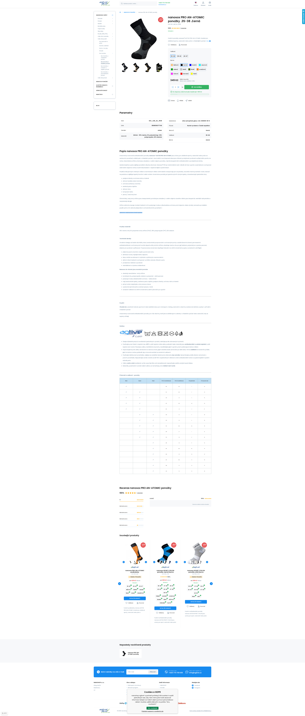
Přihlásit (153, 672)
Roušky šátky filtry (103, 34)
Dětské (100, 23)
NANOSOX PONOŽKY (129, 12)
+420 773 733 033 (164, 3)
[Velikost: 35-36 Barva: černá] (161, 562)
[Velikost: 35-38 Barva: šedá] (134, 562)
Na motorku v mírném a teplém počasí (105, 67)
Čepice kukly (101, 28)
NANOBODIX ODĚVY (101, 15)
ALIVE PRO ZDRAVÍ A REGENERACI (101, 86)
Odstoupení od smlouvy (134, 685)
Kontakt (162, 687)
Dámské (100, 18)
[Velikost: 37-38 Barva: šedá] (200, 562)
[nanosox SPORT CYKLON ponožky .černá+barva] (165, 553)
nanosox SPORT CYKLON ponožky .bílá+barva (196, 571)
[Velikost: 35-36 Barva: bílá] (196, 562)
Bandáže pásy (101, 26)
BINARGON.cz (207, 711)
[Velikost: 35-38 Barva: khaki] (139, 562)
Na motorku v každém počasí (105, 62)
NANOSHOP (163, 685)
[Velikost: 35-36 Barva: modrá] (169, 562)
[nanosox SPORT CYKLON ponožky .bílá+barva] (196, 553)
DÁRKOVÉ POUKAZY (101, 90)
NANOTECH (99, 94)
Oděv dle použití (102, 39)
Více (207, 41)
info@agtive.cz (162, 4)
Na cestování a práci (103, 42)
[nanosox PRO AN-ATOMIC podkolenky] (135, 553)
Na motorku (102, 53)
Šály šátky (100, 31)
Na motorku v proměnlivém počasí (104, 73)
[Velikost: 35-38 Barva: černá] (130, 562)
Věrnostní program (133, 687)
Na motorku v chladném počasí (104, 57)
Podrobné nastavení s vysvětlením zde (152, 711)
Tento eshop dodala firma (196, 711)
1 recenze (183, 28)
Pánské (100, 21)
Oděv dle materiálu (103, 36)
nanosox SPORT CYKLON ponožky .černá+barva (165, 571)
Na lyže (101, 51)
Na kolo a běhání (104, 46)
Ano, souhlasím (152, 708)
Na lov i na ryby (103, 48)
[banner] (105, 3)
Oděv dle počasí (102, 78)
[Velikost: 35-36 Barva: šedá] (165, 562)
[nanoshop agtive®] (120, 12)
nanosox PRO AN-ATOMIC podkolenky (134, 571)
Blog (97, 105)
